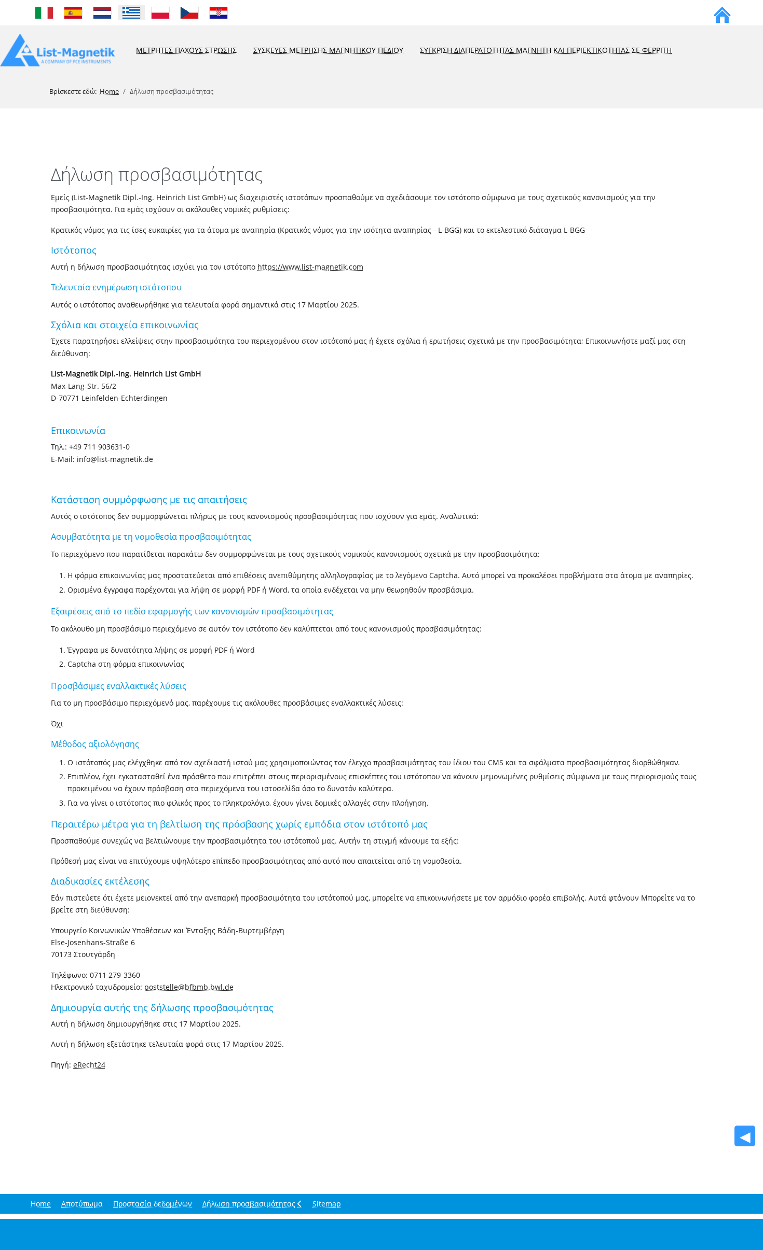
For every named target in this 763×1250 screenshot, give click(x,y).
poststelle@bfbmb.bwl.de (189, 987)
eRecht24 (89, 1065)
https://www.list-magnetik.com (310, 267)
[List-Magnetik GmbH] (57, 50)
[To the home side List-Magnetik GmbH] (722, 13)
